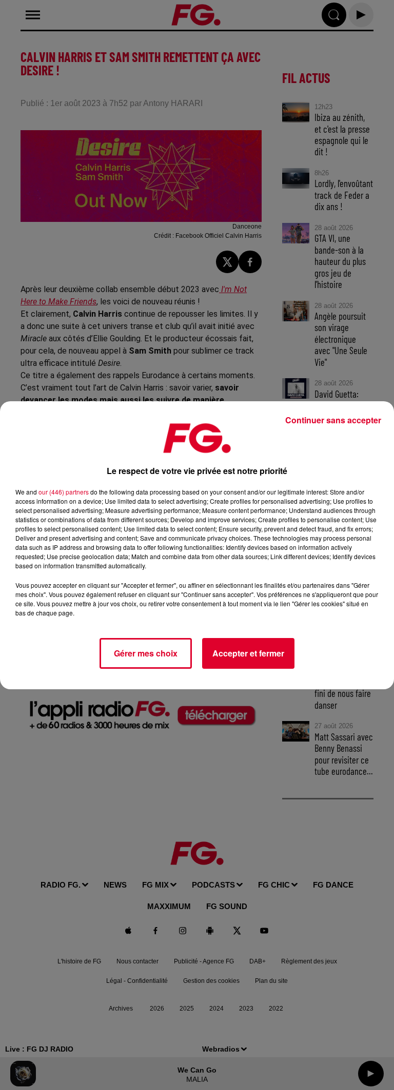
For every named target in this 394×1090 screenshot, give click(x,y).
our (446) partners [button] (63, 491)
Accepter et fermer (248, 653)
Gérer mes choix (146, 653)
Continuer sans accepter (333, 420)
